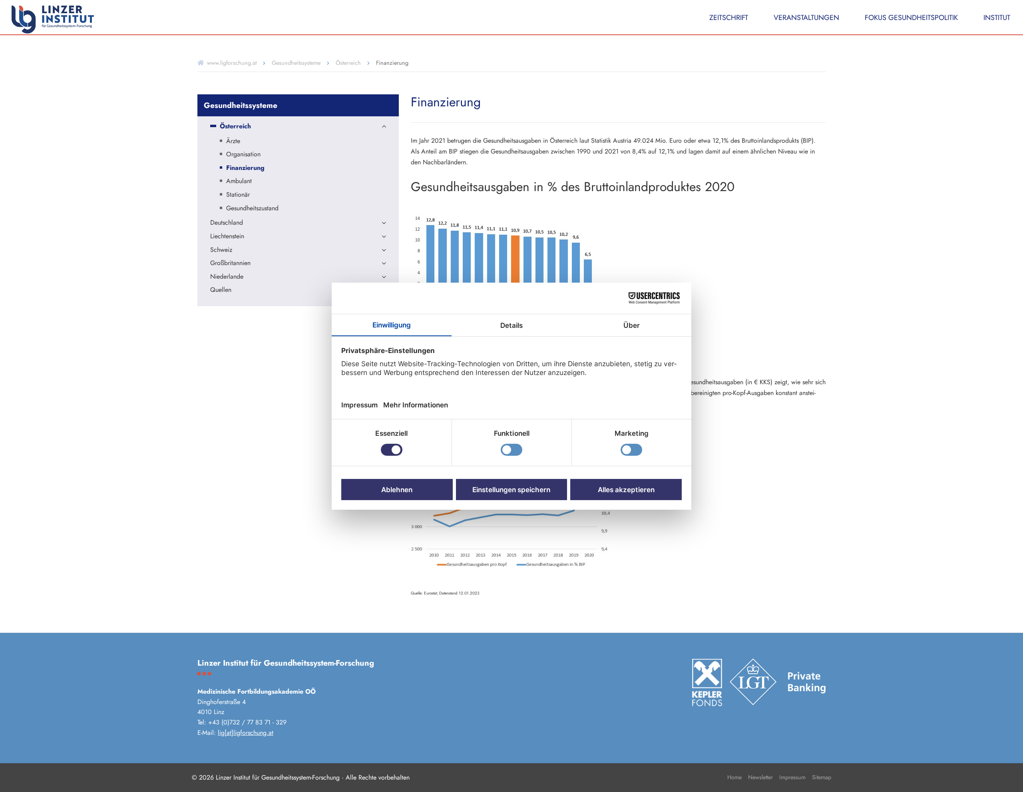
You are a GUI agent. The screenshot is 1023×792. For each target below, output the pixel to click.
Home (734, 777)
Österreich (348, 63)
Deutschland (226, 223)
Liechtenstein (227, 237)
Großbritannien (230, 263)
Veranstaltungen (806, 17)
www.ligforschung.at (232, 63)
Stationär (238, 195)
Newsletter (760, 777)
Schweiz (221, 250)
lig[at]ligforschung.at (245, 732)
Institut (996, 17)
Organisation (243, 155)
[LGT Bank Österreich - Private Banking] (778, 681)
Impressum (792, 777)
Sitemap (821, 777)
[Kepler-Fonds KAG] (707, 682)
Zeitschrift (728, 17)
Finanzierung (245, 168)
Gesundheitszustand (252, 209)
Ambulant (239, 182)
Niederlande (226, 277)
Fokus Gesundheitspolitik (911, 17)
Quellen (220, 290)
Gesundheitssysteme (296, 63)
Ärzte (233, 142)
